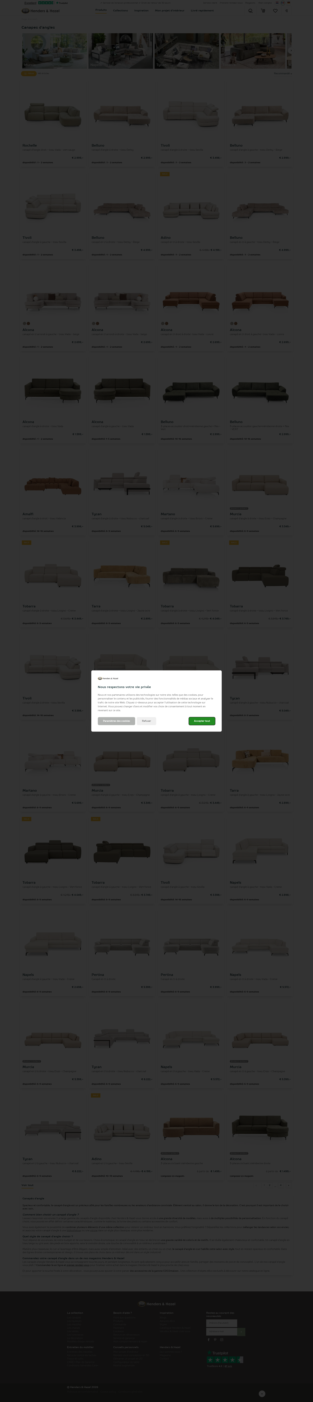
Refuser (146, 721)
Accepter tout (202, 721)
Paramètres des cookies (116, 721)
